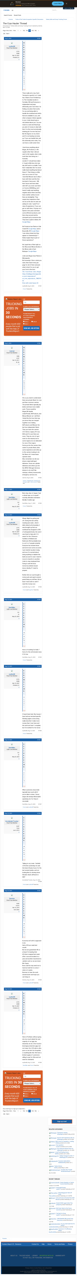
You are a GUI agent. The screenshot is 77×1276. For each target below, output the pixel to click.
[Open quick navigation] (71, 19)
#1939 (39, 890)
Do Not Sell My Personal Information (38, 1257)
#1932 (39, 343)
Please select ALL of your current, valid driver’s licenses (29, 316)
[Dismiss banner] (66, 4)
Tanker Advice (58, 1166)
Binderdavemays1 (66, 1171)
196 (35, 30)
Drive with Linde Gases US (30, 283)
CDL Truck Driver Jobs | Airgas (31, 272)
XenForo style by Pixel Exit (38, 1270)
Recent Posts (17, 15)
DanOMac (12, 497)
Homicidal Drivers (61, 1187)
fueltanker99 (61, 1162)
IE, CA (17, 362)
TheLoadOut (52, 1196)
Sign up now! (62, 1121)
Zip (24, 299)
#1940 (39, 989)
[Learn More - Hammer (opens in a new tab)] (38, 3)
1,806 (17, 356)
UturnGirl (58, 1210)
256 (4, 33)
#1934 (39, 515)
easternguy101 (63, 1157)
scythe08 (12, 46)
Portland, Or (16, 57)
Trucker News (24, 1255)
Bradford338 (52, 1232)
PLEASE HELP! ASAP (66, 1169)
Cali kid (40, 26)
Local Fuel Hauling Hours (62, 1152)
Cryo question (59, 1145)
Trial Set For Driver (61, 1213)
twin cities (16, 909)
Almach (58, 1199)
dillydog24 (60, 1150)
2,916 (17, 51)
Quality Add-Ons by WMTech (38, 1271)
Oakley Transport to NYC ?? (66, 1156)
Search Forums (8, 15)
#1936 (39, 666)
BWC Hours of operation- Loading (64, 1141)
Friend (24, 289)
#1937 (39, 740)
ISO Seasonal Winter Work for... (65, 1148)
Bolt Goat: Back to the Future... (64, 1208)
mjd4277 (58, 1189)
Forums (6, 10)
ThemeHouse (49, 1272)
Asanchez (59, 1220)
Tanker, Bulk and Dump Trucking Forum (21, 26)
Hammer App (60, 1255)
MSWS (57, 1153)
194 (30, 30)
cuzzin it (58, 1146)
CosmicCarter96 (64, 1184)
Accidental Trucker (11, 821)
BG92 (55, 1167)
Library (35, 1255)
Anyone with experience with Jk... (66, 1137)
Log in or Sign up (68, 8)
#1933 (39, 489)
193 (27, 30)
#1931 (39, 38)
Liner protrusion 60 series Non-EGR (65, 1198)
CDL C (26, 324)
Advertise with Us (47, 1255)
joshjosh (58, 1204)
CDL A (26, 321)
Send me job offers (31, 328)
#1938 (39, 813)
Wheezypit (60, 1134)
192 (24, 30)
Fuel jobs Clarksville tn (64, 1161)
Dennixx (12, 898)
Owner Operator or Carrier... (67, 1182)
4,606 (17, 903)
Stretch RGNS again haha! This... (64, 1203)
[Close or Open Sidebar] (69, 19)
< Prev (14, 30)
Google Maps (26, 222)
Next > (8, 33)
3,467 (17, 826)
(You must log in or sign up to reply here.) (14, 1108)
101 (18, 502)
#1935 (39, 599)
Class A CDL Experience (31, 306)
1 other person (33, 482)
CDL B (35, 321)
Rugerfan (31, 590)
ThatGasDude (30, 480)
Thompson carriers (62, 1132)
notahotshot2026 (53, 1227)
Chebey (57, 1143)
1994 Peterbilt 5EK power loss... (65, 1218)
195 (33, 30)
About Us (13, 1255)
